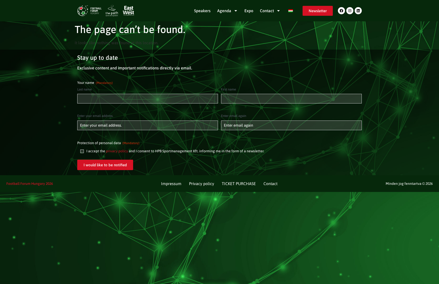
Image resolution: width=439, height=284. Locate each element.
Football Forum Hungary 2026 (29, 184)
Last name (84, 89)
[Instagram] (349, 10)
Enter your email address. (95, 116)
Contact (267, 10)
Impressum (171, 183)
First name (228, 89)
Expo (248, 10)
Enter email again (233, 116)
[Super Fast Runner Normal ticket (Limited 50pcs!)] (341, 10)
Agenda (224, 10)
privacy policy (117, 151)
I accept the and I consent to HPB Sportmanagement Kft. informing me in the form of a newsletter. (175, 151)
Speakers (202, 10)
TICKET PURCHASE (239, 183)
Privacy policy (201, 183)
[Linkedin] (358, 10)
